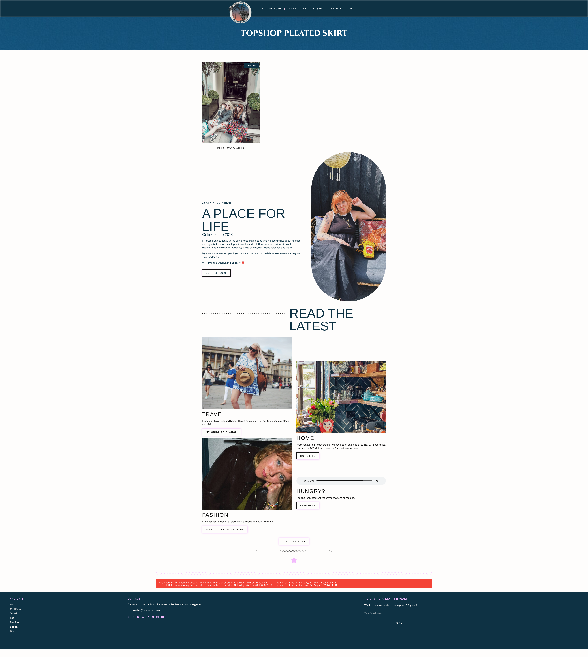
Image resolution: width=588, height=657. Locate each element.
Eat (305, 8)
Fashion (319, 8)
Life (350, 8)
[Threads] (133, 617)
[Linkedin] (152, 617)
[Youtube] (162, 617)
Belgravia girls (231, 147)
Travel (292, 8)
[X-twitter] (142, 617)
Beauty (336, 8)
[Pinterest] (157, 617)
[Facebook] (138, 617)
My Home (275, 8)
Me (262, 8)
